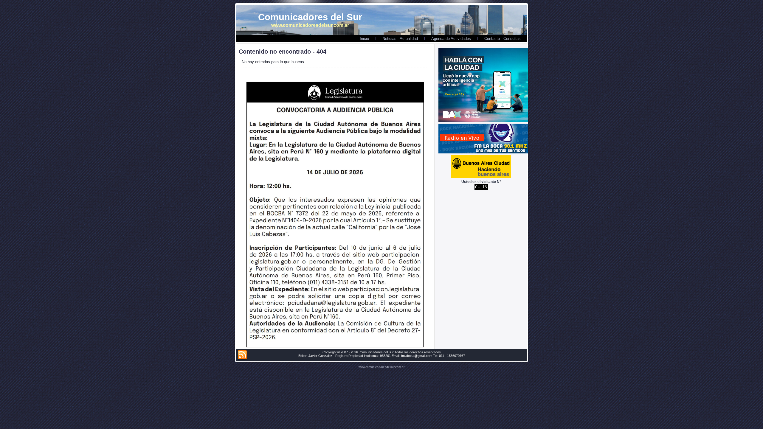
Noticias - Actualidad (400, 38)
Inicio (364, 38)
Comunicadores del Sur (310, 17)
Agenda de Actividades (451, 38)
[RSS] (242, 355)
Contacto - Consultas (502, 38)
